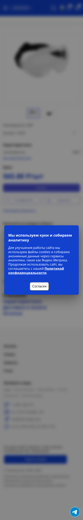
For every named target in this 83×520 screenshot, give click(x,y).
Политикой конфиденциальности (36, 270)
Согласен (39, 286)
